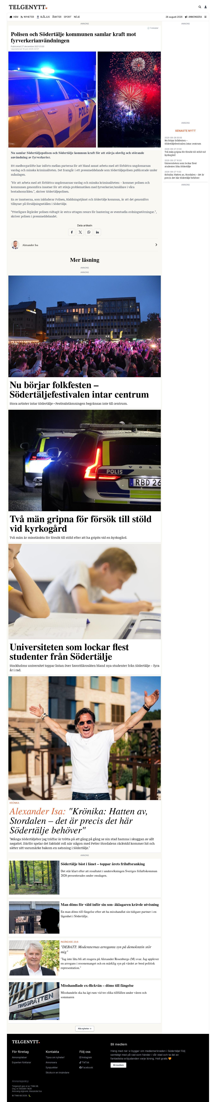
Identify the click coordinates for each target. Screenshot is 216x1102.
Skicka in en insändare (57, 1072)
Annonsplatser (19, 1057)
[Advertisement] (185, 73)
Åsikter (56, 16)
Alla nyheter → (84, 1028)
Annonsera (51, 1062)
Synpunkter (52, 1067)
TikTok (85, 1062)
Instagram (86, 1057)
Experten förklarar (21, 1062)
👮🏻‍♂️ (43, 16)
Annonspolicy (20, 1081)
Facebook (87, 1067)
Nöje (77, 16)
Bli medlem (118, 1065)
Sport (67, 16)
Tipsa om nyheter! (55, 1057)
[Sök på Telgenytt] (199, 7)
